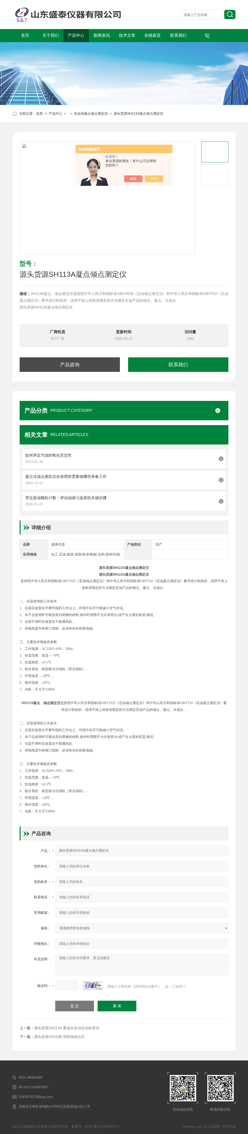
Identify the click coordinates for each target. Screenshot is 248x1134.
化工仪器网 (211, 1126)
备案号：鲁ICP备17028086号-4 (95, 1126)
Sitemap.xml (191, 1126)
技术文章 (127, 35)
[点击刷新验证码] (92, 986)
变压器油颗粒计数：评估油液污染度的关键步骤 (66, 498)
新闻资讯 (101, 35)
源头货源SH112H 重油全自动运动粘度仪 (66, 1028)
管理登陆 (229, 1126)
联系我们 (178, 35)
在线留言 (152, 35)
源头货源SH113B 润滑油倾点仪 (59, 1037)
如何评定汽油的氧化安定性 (48, 455)
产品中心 (76, 35)
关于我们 (50, 35)
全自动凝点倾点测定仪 (91, 113)
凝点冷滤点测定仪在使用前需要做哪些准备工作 (66, 476)
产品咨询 (69, 364)
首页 (25, 35)
